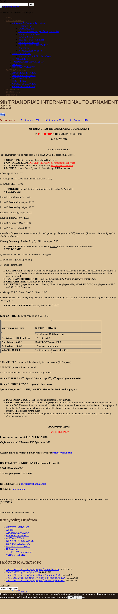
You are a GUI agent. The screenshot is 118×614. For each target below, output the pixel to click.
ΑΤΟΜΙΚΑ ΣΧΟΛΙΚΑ (23, 75)
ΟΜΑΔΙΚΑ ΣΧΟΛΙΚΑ (24, 83)
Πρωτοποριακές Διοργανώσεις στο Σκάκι (38, 31)
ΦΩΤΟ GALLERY (13, 89)
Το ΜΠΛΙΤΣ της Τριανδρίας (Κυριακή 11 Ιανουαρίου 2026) (35, 580)
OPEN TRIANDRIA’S (23, 86)
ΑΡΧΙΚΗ (9, 18)
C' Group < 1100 (79, 120)
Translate (22, 591)
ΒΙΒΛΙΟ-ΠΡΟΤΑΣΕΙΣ (23, 67)
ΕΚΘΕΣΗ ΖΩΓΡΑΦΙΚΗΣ (31, 39)
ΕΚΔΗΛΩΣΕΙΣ (20, 59)
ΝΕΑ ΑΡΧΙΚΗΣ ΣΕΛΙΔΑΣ (19, 541)
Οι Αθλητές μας (26, 28)
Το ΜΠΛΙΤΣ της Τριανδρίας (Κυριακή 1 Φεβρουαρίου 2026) (36, 577)
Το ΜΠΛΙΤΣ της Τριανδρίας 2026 (23, 572)
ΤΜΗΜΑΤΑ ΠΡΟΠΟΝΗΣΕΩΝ (28, 61)
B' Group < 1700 (54, 120)
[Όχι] (83, 597)
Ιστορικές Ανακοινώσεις (30, 50)
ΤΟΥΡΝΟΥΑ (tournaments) (17, 70)
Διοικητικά (23, 48)
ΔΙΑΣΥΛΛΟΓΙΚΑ (21, 78)
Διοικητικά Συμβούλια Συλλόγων (34, 56)
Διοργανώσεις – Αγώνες (30, 34)
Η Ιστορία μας (25, 26)
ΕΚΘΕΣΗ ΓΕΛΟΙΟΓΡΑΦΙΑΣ (33, 45)
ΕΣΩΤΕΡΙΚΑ (19, 81)
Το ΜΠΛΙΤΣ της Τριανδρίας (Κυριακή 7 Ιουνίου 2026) (33, 569)
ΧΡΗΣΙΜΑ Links (13, 92)
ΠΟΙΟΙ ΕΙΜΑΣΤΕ (21, 53)
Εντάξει (72, 597)
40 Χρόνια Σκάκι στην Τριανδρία (28, 23)
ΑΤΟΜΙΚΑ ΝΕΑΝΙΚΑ (24, 72)
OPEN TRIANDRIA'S (17, 527)
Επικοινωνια (11, 95)
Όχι (79, 597)
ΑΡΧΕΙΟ (17, 64)
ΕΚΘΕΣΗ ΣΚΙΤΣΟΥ (28, 42)
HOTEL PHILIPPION (62, 165)
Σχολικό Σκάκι (25, 37)
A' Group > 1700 (30, 120)
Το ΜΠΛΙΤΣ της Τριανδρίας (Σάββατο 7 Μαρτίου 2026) (33, 575)
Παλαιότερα (12, 549)
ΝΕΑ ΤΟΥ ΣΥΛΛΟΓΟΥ (15, 21)
